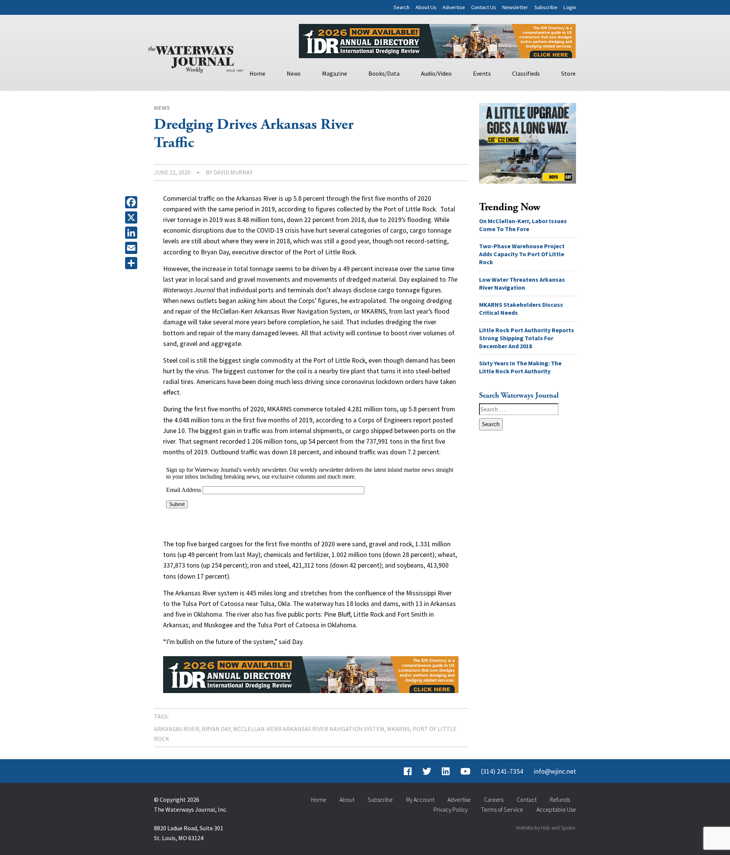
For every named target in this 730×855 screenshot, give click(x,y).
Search (401, 7)
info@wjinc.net (555, 771)
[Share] (133, 263)
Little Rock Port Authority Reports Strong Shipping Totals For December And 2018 (526, 338)
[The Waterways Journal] (195, 58)
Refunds (560, 799)
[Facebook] (133, 202)
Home (257, 73)
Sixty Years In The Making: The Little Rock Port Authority (520, 367)
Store (568, 73)
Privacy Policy (450, 809)
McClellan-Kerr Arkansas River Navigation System (308, 729)
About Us (426, 7)
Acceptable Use (556, 809)
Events (482, 73)
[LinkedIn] (133, 233)
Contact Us (483, 7)
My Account (420, 799)
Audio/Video (436, 73)
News (294, 73)
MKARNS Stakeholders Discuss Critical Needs (521, 308)
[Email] (133, 248)
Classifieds (526, 73)
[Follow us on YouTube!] (465, 771)
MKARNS (398, 729)
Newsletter (515, 7)
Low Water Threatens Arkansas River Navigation (522, 283)
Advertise (454, 7)
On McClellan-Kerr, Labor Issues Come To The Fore (523, 225)
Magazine (334, 73)
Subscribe (545, 7)
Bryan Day (216, 729)
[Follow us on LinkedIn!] (446, 771)
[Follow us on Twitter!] (426, 771)
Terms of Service (502, 809)
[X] (133, 217)
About (347, 799)
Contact (526, 799)
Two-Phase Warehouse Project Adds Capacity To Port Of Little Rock (522, 254)
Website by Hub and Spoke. (546, 827)
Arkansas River (176, 729)
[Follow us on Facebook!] (408, 771)
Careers (493, 799)
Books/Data (384, 73)
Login (569, 7)
